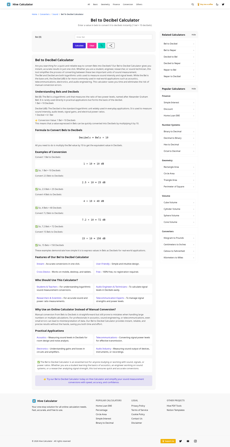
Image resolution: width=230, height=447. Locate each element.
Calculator (23, 4)
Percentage (101, 410)
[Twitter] (180, 441)
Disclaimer (136, 422)
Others (139, 4)
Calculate (79, 45)
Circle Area (101, 414)
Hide (194, 34)
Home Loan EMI (104, 405)
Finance (116, 4)
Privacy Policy (138, 405)
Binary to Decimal (105, 422)
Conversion (128, 4)
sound (55, 14)
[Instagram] (195, 441)
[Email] (188, 441)
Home (34, 14)
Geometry (105, 4)
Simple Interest (103, 418)
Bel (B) (38, 36)
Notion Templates (176, 410)
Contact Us (136, 418)
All (89, 4)
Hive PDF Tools (174, 405)
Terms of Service (139, 410)
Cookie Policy (138, 414)
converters (45, 14)
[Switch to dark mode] (217, 4)
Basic (95, 4)
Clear (92, 45)
